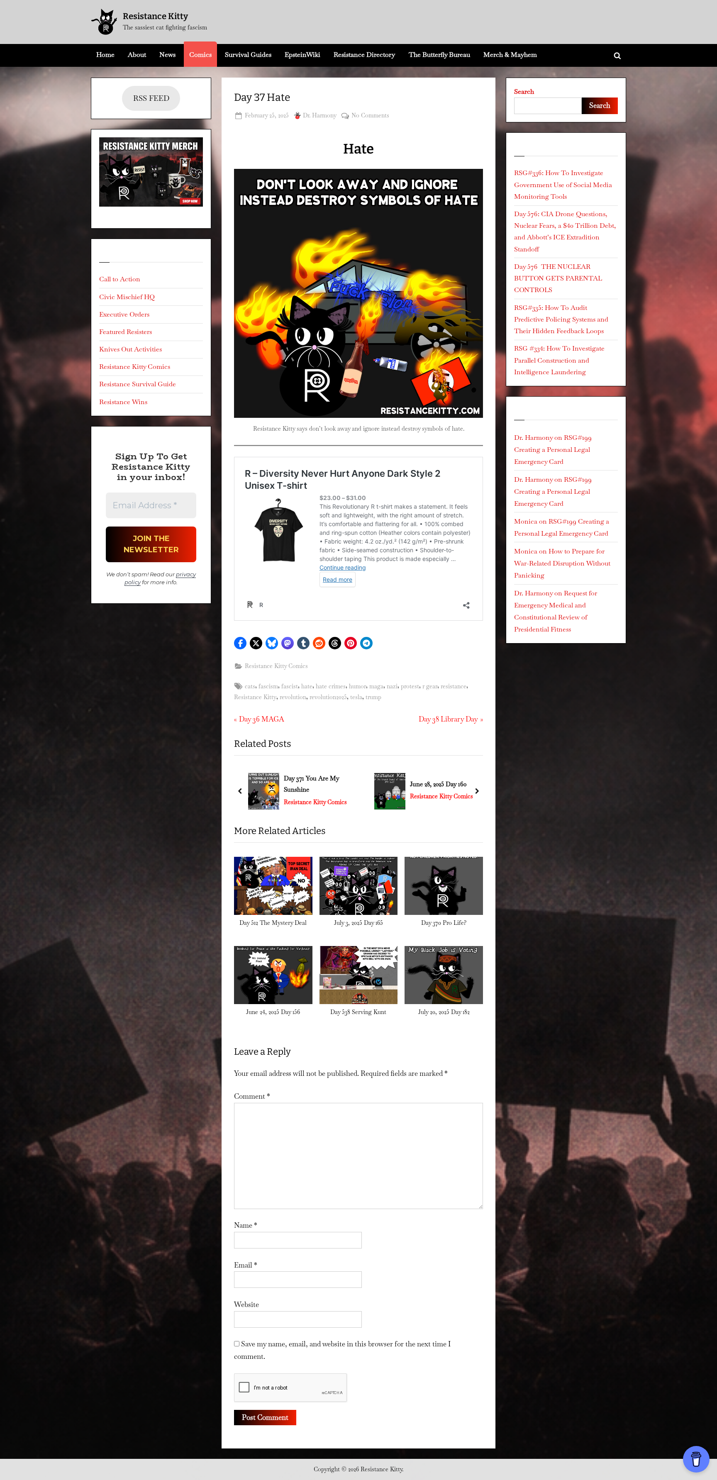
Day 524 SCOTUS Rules (442, 784)
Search (524, 91)
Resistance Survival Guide (137, 384)
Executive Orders (124, 314)
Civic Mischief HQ (127, 297)
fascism (268, 686)
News (167, 54)
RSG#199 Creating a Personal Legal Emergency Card (553, 449)
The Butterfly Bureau (439, 54)
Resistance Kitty (155, 16)
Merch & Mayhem (510, 54)
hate (306, 686)
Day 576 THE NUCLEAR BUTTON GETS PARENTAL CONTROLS (558, 278)
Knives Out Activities (130, 349)
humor (357, 686)
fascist (289, 686)
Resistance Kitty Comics (276, 666)
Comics (200, 54)
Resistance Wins (123, 401)
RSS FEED (151, 98)
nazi (392, 686)
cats (250, 686)
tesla (356, 697)
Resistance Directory (364, 54)
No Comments (370, 116)
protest (410, 686)
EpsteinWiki (302, 54)
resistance (453, 686)
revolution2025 (328, 697)
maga (376, 686)
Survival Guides (248, 54)
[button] (240, 643)
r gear (429, 686)
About (137, 54)
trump (373, 697)
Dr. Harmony (320, 115)
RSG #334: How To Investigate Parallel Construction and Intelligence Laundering (559, 360)
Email (245, 1265)
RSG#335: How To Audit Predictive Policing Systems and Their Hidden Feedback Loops (561, 319)
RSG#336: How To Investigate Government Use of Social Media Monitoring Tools (563, 184)
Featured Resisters (125, 331)
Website (246, 1304)
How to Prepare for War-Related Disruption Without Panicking (562, 563)
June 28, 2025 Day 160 (312, 784)
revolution (293, 697)
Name (245, 1225)
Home (105, 54)
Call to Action (119, 279)
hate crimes (331, 686)
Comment (252, 1096)
